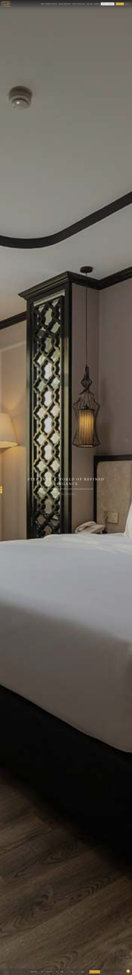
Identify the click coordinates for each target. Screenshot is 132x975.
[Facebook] (1, 487)
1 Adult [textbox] (61, 971)
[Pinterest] (1, 492)
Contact (97, 4)
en (128, 3)
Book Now (120, 4)
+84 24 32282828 (108, 4)
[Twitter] (1, 490)
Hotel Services (65, 4)
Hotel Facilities (79, 4)
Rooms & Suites (51, 4)
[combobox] (63, 971)
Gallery (90, 4)
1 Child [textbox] (71, 971)
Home (43, 4)
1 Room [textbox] (82, 971)
